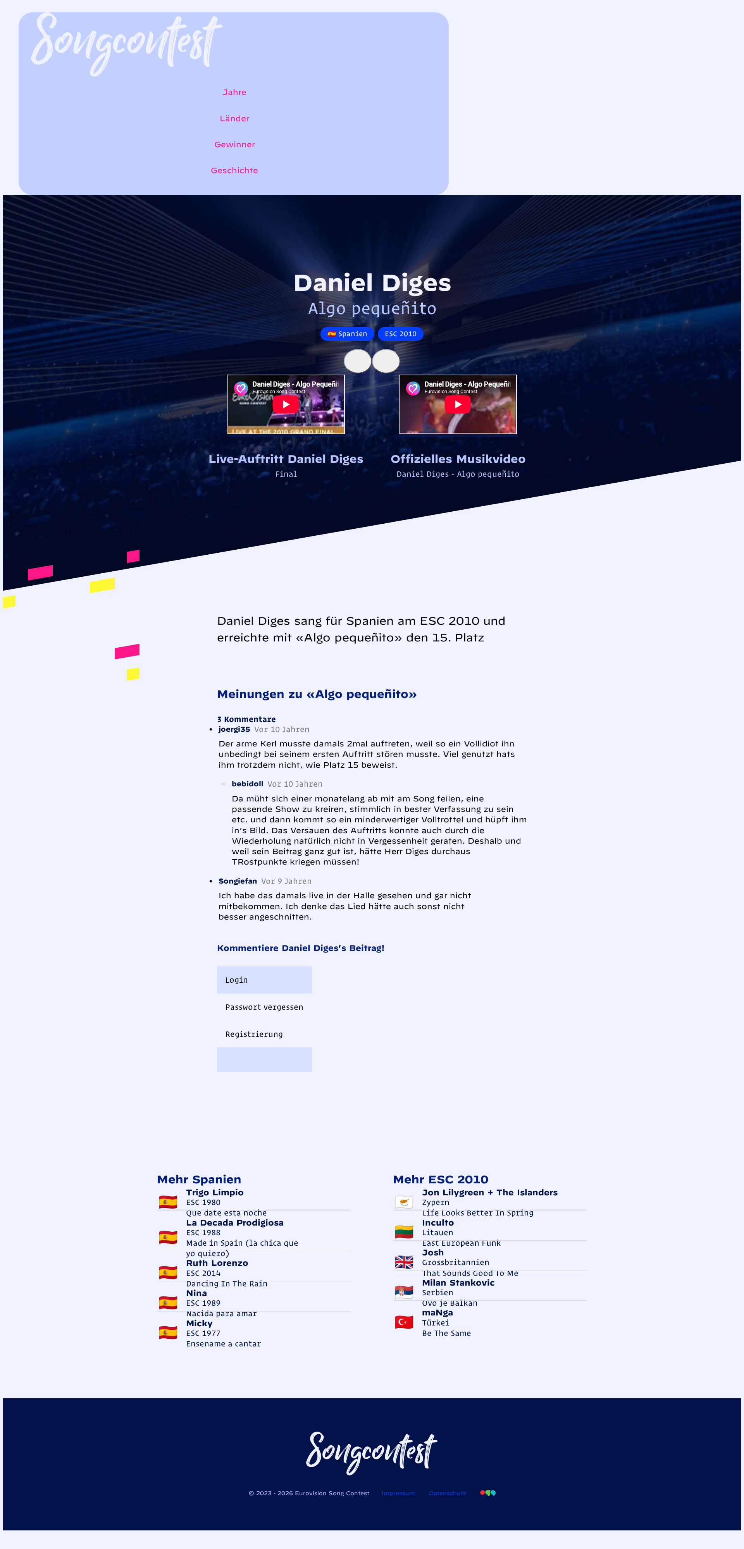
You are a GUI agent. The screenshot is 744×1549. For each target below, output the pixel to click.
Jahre (234, 92)
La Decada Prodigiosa (235, 1222)
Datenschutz (447, 1493)
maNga (437, 1312)
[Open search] (35, 191)
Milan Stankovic (458, 1282)
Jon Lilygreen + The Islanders (490, 1192)
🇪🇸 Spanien (347, 334)
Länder (234, 118)
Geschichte (234, 170)
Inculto (438, 1222)
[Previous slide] (358, 361)
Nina (196, 1293)
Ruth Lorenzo (217, 1262)
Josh (433, 1252)
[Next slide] (386, 361)
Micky (199, 1323)
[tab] (264, 980)
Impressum (398, 1493)
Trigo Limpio (215, 1192)
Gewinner (234, 144)
